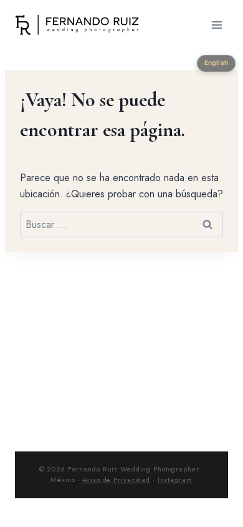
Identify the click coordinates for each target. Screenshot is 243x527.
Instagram (175, 480)
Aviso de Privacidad (116, 480)
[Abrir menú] (216, 24)
